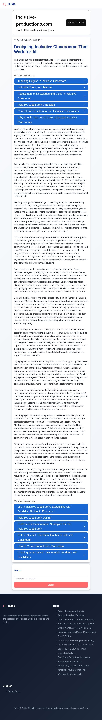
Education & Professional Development (76, 623)
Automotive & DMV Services (71, 615)
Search (51, 585)
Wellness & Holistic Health (70, 674)
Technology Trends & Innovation (73, 665)
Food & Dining (64, 636)
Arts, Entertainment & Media (71, 611)
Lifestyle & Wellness (67, 653)
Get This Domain (76, 22)
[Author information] (30, 40)
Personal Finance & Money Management (77, 632)
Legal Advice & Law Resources (72, 648)
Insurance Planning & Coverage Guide (75, 644)
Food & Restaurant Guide (69, 661)
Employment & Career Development (74, 627)
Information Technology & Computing (76, 640)
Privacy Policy (14, 691)
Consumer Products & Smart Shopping (76, 619)
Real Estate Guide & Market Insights (74, 657)
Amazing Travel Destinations (71, 669)
